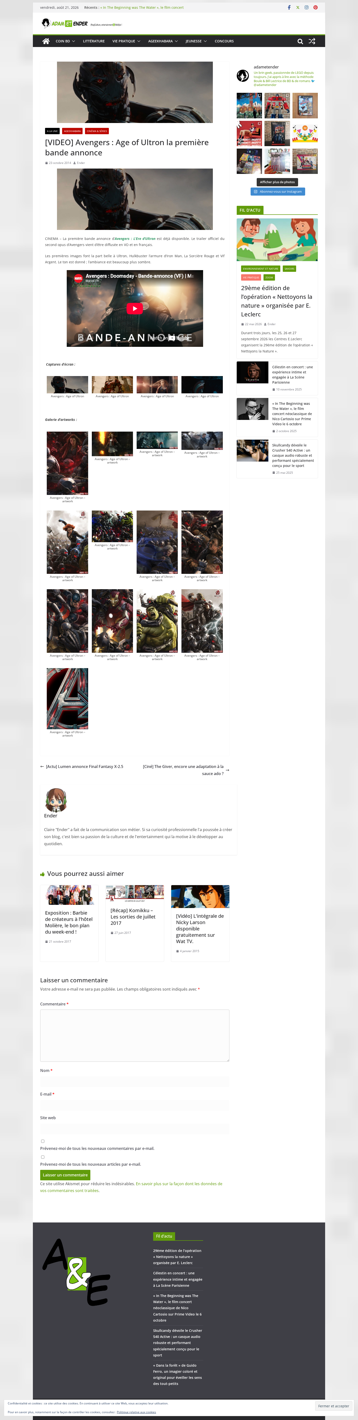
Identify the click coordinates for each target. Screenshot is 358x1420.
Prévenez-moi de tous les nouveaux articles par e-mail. (90, 1164)
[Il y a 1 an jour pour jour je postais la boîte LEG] (277, 105)
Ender (81, 163)
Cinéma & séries (97, 131)
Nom (46, 1070)
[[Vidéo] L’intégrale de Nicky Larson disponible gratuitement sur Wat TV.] (200, 888)
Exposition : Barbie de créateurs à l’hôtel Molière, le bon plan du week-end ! (69, 922)
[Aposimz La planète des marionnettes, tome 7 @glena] (277, 161)
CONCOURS (224, 41)
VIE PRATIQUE (124, 41)
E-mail (47, 1094)
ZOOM (269, 277)
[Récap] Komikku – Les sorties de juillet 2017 (133, 916)
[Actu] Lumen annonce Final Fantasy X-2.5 (84, 766)
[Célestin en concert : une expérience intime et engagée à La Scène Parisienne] (252, 378)
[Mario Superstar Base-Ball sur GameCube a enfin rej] (305, 105)
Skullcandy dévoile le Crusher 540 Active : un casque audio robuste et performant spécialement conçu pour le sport (293, 455)
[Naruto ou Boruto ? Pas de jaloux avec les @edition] (305, 161)
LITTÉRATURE (94, 41)
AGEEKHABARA (160, 41)
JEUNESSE (194, 41)
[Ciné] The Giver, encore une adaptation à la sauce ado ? (183, 770)
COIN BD (63, 41)
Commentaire (54, 1004)
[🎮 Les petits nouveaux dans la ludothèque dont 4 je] (249, 161)
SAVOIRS (289, 268)
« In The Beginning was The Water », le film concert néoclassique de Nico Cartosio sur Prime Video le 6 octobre (292, 413)
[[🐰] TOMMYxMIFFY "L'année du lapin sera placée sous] (249, 133)
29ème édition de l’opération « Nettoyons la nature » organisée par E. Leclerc (276, 301)
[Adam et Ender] (46, 41)
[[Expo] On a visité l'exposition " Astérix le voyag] (249, 105)
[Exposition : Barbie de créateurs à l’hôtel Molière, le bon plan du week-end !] (69, 888)
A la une (52, 131)
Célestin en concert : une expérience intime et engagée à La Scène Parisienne (292, 375)
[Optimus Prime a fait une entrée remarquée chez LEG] (277, 133)
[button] (72, 41)
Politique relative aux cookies (136, 1412)
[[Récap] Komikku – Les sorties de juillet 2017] (135, 888)
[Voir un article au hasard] (312, 41)
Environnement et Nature (260, 268)
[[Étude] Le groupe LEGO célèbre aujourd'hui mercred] (305, 133)
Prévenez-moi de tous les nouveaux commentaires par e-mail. (97, 1148)
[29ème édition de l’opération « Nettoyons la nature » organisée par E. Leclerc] (277, 239)
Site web (48, 1117)
